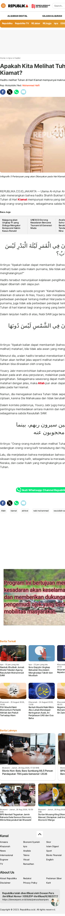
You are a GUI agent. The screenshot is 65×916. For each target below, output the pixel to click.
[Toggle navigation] (3, 5)
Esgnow (4, 859)
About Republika (8, 878)
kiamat (14, 510)
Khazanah (5, 846)
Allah (41, 383)
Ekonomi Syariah (31, 842)
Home (3, 58)
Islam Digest (52, 846)
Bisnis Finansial (54, 855)
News (3, 850)
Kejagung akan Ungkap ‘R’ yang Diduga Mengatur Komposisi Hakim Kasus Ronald (11, 225)
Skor (48, 842)
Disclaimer (5, 882)
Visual (26, 859)
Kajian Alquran (52, 16)
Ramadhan (28, 864)
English (49, 859)
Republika (7, 23)
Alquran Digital (17, 16)
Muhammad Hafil (30, 85)
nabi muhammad (41, 510)
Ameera (4, 842)
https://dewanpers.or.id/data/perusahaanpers (25, 899)
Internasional (6, 855)
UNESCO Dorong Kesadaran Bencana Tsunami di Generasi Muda (41, 223)
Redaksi (27, 878)
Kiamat (22, 199)
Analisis (27, 850)
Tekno (26, 855)
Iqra (10, 58)
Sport (49, 850)
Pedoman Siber (54, 878)
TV (1, 864)
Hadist (17, 58)
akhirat (25, 510)
